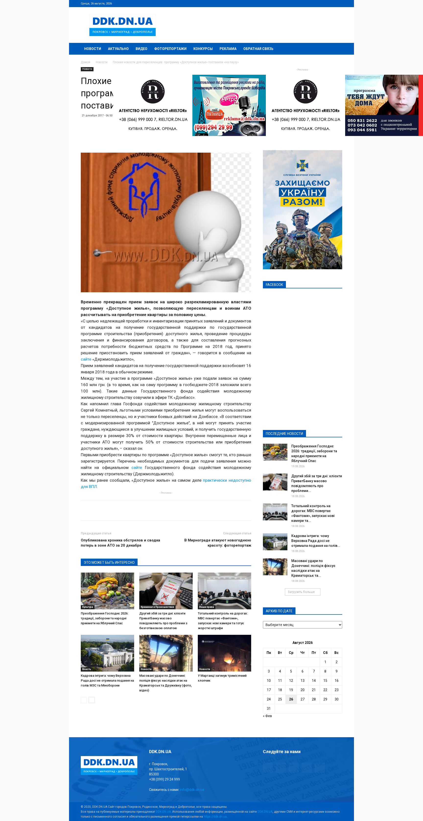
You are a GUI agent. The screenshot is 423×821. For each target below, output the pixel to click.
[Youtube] (338, 3)
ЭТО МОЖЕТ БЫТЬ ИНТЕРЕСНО (109, 562)
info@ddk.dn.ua (192, 790)
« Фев (267, 716)
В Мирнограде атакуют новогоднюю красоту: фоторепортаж (217, 543)
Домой (85, 62)
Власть (86, 669)
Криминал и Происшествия (157, 607)
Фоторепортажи (170, 49)
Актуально (118, 49)
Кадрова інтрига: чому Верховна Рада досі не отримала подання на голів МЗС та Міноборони (107, 680)
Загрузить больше (301, 592)
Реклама (228, 49)
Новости (92, 49)
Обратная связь (258, 49)
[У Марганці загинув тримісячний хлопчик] (224, 653)
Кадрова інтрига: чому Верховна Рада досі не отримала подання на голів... (315, 541)
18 (280, 690)
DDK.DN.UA (163, 811)
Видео (141, 49)
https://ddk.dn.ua (215, 816)
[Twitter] (322, 3)
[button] (336, 49)
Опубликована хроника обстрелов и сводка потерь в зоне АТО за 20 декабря (120, 543)
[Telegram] (314, 3)
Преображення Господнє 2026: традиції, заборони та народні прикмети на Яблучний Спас (104, 618)
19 (291, 690)
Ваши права (206, 607)
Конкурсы (203, 49)
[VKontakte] (330, 3)
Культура (87, 607)
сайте (86, 359)
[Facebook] (306, 3)
